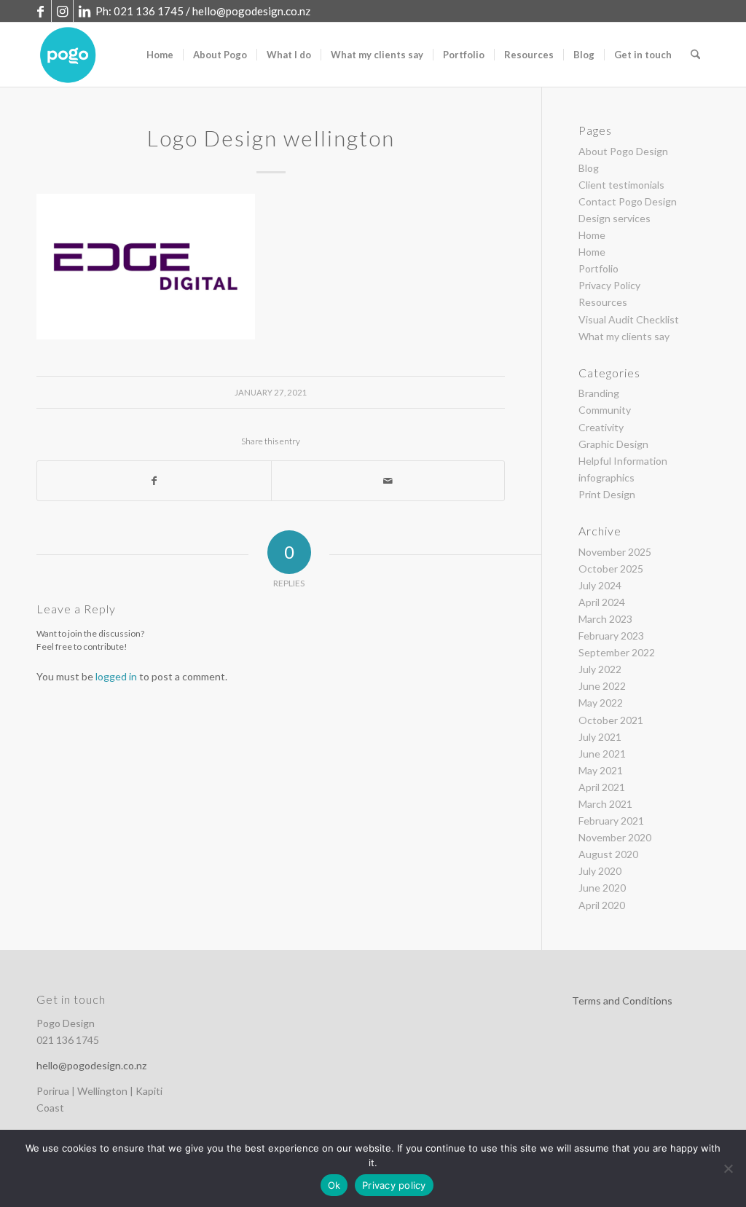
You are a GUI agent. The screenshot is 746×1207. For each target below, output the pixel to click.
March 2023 (605, 619)
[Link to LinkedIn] (84, 11)
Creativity (601, 427)
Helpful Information (622, 461)
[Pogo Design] (68, 55)
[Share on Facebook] (154, 480)
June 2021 (602, 753)
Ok (334, 1185)
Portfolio (598, 268)
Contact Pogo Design (627, 201)
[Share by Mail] (388, 480)
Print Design (606, 494)
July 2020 (599, 871)
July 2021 (599, 737)
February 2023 (611, 635)
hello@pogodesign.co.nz (251, 10)
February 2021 (611, 820)
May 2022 (600, 702)
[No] (728, 1168)
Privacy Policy (609, 285)
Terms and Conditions (622, 1000)
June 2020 (602, 887)
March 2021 (605, 804)
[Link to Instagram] (62, 11)
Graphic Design (613, 444)
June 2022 (602, 686)
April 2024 (601, 602)
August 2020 (608, 854)
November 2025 (614, 552)
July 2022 (599, 669)
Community (604, 410)
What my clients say (624, 336)
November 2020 (614, 837)
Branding (598, 393)
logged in (116, 676)
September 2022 (616, 652)
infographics (606, 477)
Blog (588, 168)
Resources (602, 302)
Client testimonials (621, 184)
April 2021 (601, 787)
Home (591, 235)
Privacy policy (394, 1185)
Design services (614, 218)
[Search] (695, 55)
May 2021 (600, 770)
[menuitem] (160, 55)
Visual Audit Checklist (628, 319)
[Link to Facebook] (40, 11)
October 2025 (610, 568)
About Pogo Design (623, 151)
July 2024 (599, 585)
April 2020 (601, 905)
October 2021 (610, 720)
